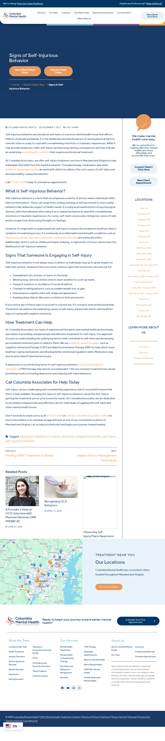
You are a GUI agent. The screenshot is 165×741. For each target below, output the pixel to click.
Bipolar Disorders (16, 669)
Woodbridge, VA (144, 316)
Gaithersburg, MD (144, 253)
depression (12, 237)
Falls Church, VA (144, 248)
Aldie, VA (144, 208)
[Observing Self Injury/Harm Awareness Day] (100, 502)
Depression (14, 674)
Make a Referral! (154, 3)
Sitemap (132, 716)
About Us (41, 12)
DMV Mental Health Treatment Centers (60, 716)
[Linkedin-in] (73, 688)
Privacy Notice (119, 716)
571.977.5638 (18, 182)
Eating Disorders (16, 679)
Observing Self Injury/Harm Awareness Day (98, 536)
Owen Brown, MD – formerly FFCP (144, 293)
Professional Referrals (143, 358)
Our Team (53, 12)
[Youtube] (68, 688)
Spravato (64, 677)
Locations (66, 12)
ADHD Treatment (16, 651)
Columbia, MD (143, 236)
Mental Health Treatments (66, 648)
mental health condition (35, 152)
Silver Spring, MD (143, 305)
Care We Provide (81, 12)
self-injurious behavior (19, 441)
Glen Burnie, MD (143, 259)
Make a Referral (84, 18)
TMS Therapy (90, 647)
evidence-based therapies (84, 343)
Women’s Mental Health (94, 660)
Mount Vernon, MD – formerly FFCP (143, 276)
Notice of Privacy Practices (96, 716)
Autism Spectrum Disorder (16, 663)
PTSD (35, 658)
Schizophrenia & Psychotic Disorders (41, 664)
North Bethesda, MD (144, 282)
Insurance (143, 352)
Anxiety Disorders (17, 656)
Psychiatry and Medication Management (66, 669)
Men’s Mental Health (93, 664)
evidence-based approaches (21, 169)
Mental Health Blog (34, 84)
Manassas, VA (144, 270)
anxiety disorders (30, 237)
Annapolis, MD (143, 219)
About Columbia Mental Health (143, 341)
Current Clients (124, 12)
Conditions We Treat (18, 647)
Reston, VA (144, 299)
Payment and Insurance (103, 12)
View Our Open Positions (30, 3)
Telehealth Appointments (90, 653)
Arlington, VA (144, 225)
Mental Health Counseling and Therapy (67, 658)
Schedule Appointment (143, 364)
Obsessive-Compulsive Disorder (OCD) (42, 650)
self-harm (109, 436)
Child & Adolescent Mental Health (92, 679)
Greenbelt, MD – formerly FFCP (144, 265)
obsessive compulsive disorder (59, 237)
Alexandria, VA (143, 214)
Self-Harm (72, 127)
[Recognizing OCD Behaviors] (61, 487)
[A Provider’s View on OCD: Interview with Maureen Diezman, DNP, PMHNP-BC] (22, 491)
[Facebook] (62, 688)
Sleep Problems (40, 671)
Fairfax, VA (143, 242)
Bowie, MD (143, 231)
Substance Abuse (40, 676)
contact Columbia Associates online (87, 415)
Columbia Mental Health (22, 127)
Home (16, 84)
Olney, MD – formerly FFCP (144, 288)
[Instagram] (79, 688)
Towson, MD (143, 310)
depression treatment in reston (40, 436)
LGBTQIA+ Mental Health (92, 671)
